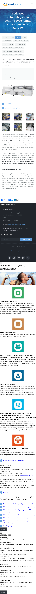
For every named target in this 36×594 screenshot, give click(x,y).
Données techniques (11, 78)
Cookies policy (7, 526)
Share (5, 200)
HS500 (12, 37)
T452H (26, 41)
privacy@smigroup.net (26, 475)
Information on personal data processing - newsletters (19, 518)
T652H (5, 44)
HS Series (8, 104)
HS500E (5, 37)
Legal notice (27, 251)
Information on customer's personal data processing (19, 515)
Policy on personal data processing (13, 460)
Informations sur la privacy (14, 251)
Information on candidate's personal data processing (19, 507)
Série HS (7, 66)
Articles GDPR (7, 492)
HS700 (18, 37)
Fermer (3, 529)
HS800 (24, 37)
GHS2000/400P (7, 51)
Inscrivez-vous (26, 239)
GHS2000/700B (7, 48)
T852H (11, 44)
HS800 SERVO (18, 41)
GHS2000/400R (7, 55)
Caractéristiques (9, 70)
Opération (8, 74)
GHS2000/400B (20, 44)
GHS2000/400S (18, 51)
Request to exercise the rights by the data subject (18, 504)
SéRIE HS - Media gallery (12, 108)
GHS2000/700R (18, 55)
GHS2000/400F (18, 48)
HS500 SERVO (7, 41)
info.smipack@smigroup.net (16, 224)
